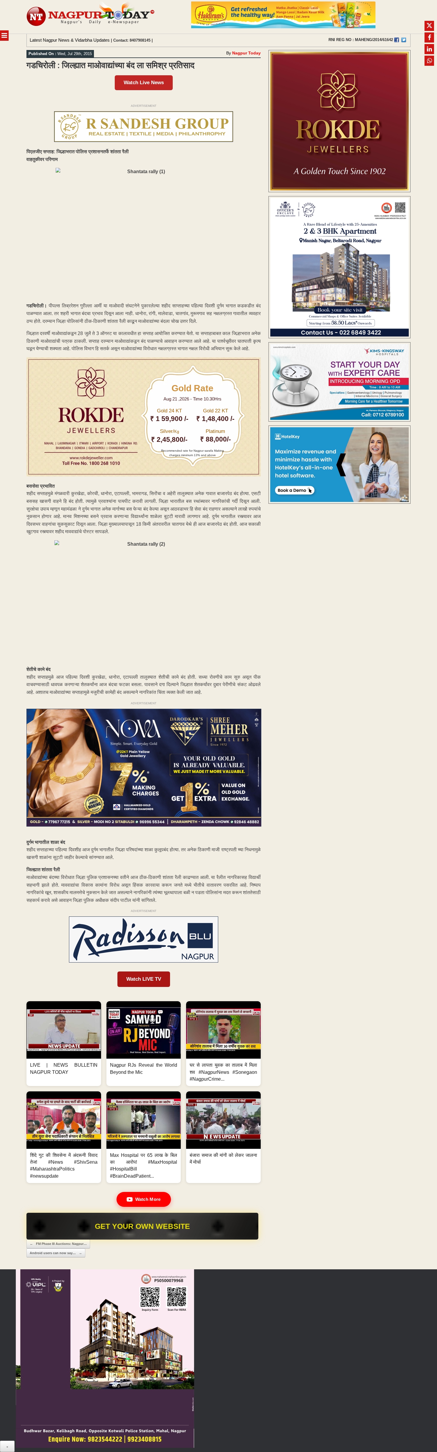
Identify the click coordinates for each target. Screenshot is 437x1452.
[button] (63, 1043)
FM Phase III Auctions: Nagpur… (58, 1244)
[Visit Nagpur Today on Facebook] (396, 39)
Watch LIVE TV (143, 979)
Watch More (148, 1199)
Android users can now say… (56, 1253)
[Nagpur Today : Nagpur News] (91, 16)
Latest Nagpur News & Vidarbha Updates (70, 40)
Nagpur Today (246, 53)
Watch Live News (144, 82)
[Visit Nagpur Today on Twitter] (403, 39)
